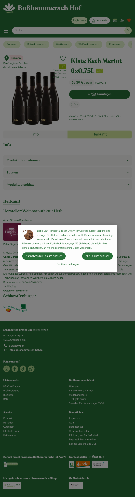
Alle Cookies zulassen (97, 256)
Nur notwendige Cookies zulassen (44, 256)
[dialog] (67, 248)
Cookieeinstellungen (68, 264)
